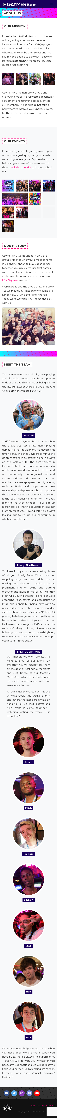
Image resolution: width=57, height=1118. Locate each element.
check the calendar (19, 167)
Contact (50, 1105)
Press (32, 1105)
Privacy (41, 1105)
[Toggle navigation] (52, 4)
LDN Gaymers (10, 280)
